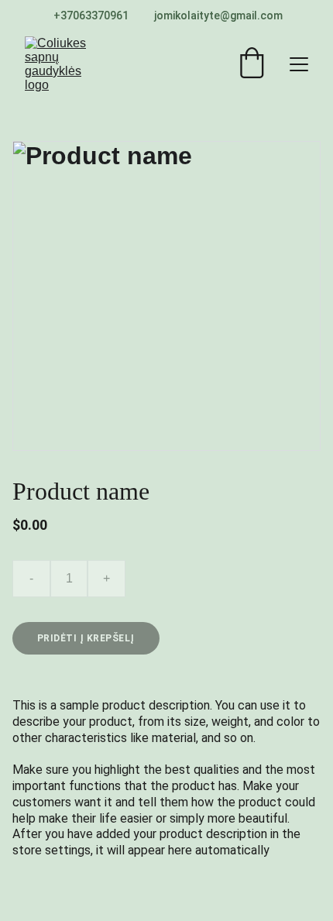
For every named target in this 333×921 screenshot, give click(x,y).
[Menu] (299, 64)
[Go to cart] (251, 64)
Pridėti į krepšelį (86, 638)
